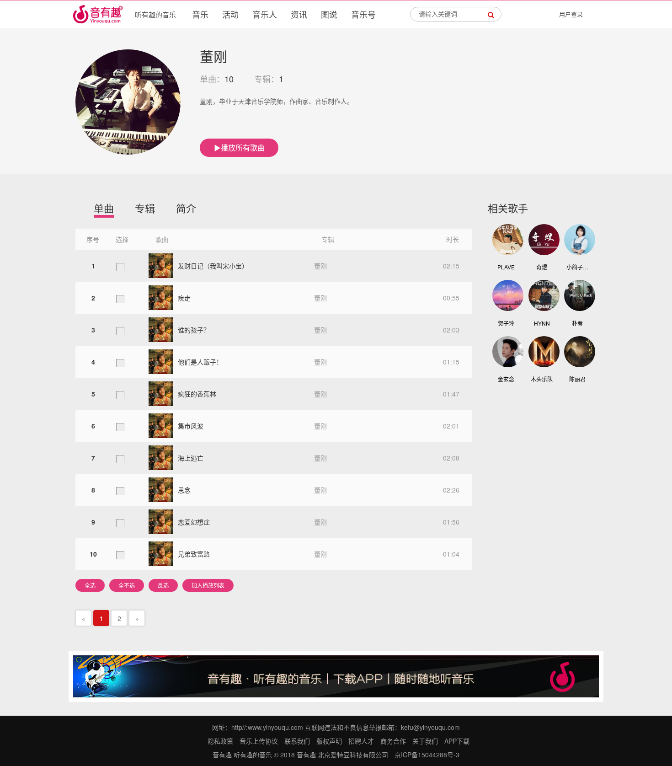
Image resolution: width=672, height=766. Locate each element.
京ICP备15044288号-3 (427, 754)
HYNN (542, 323)
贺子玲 (506, 323)
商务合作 (393, 740)
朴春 (577, 323)
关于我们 (425, 740)
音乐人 (264, 14)
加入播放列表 (208, 585)
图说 (329, 14)
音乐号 (363, 14)
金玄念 (506, 379)
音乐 (200, 14)
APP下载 (456, 740)
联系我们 (297, 740)
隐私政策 (220, 740)
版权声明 (329, 740)
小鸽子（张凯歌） (577, 267)
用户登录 (571, 14)
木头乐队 (542, 379)
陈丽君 (577, 379)
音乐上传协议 (259, 740)
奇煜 (541, 267)
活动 (230, 14)
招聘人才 (361, 740)
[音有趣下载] (336, 675)
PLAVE (506, 267)
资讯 (299, 14)
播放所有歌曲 (243, 147)
